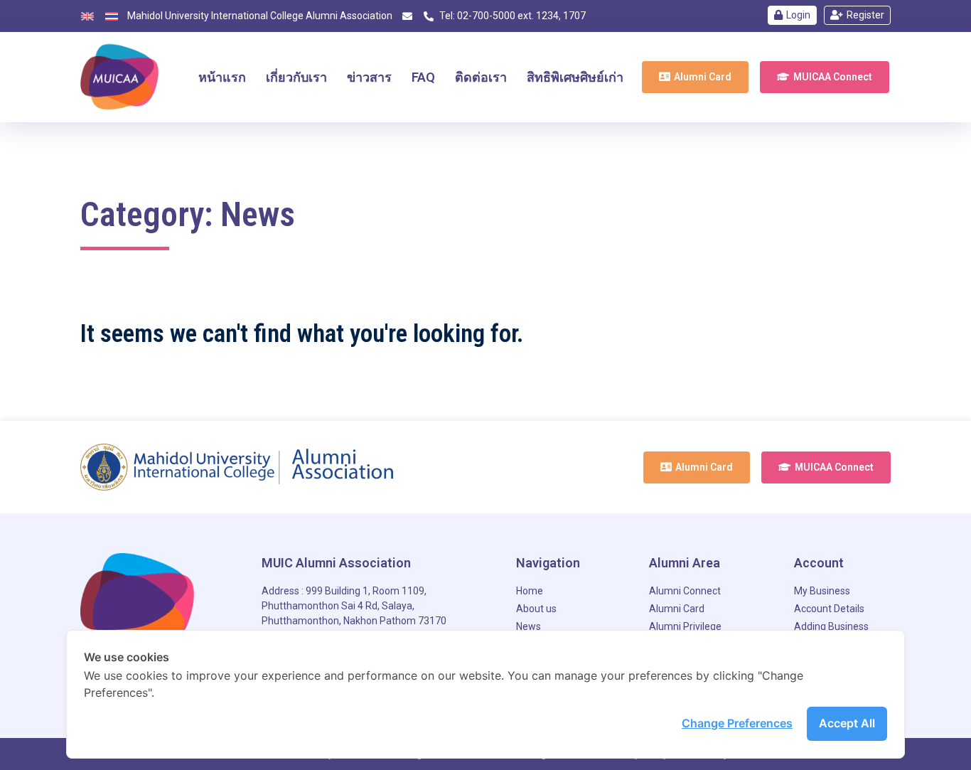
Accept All (847, 723)
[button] (695, 77)
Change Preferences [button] (737, 723)
